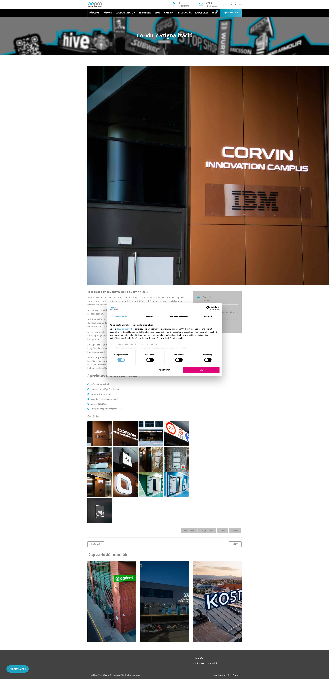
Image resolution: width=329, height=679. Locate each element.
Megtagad (164, 370)
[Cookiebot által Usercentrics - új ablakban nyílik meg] (208, 308)
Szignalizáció (207, 530)
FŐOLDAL (94, 12)
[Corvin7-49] (151, 484)
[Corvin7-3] (125, 433)
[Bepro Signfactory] (94, 4)
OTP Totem (98, 577)
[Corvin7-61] (176, 484)
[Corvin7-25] (151, 459)
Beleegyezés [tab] (121, 316)
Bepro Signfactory (112, 675)
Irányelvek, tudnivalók (206, 663)
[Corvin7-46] (99, 510)
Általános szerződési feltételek (228, 675)
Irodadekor (215, 572)
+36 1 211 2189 (183, 6)
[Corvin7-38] (176, 459)
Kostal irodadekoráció (211, 577)
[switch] (150, 360)
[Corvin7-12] (151, 433)
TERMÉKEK (145, 12)
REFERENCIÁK (184, 12)
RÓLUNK (107, 12)
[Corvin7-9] (125, 459)
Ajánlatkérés (18, 669)
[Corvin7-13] (99, 459)
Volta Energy (152, 577)
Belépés (199, 658)
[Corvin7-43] (99, 484)
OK (201, 370)
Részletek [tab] (150, 316)
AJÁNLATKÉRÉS (231, 13)
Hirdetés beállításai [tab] (179, 316)
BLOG (158, 12)
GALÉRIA (168, 12)
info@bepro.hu (212, 6)
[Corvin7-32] (125, 484)
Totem (235, 530)
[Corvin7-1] (99, 433)
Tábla (222, 530)
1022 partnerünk (124, 329)
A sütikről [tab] (208, 316)
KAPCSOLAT (201, 12)
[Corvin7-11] (176, 433)
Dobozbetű (189, 530)
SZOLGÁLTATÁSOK (125, 12)
